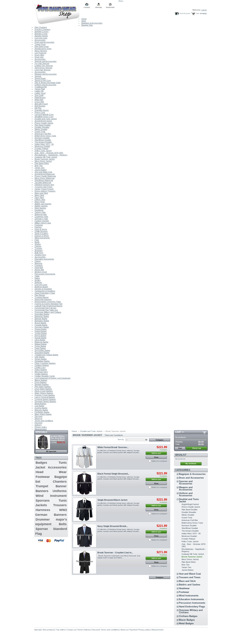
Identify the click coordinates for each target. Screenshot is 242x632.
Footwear (38, 225)
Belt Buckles (39, 106)
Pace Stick (39, 197)
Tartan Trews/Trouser (44, 189)
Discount (38, 416)
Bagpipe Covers (41, 31)
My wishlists (190, 464)
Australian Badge (41, 314)
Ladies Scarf (40, 93)
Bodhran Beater (41, 287)
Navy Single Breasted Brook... (112, 526)
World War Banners (43, 299)
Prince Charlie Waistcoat (45, 176)
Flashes (38, 227)
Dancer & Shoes (41, 236)
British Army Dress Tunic (45, 136)
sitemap (98, 7)
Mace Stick (39, 195)
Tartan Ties (39, 168)
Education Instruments (44, 259)
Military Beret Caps (42, 223)
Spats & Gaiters (41, 233)
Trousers (60, 505)
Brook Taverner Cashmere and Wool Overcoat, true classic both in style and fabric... (118, 557)
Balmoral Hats (40, 214)
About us (38, 418)
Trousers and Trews (43, 187)
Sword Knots (40, 78)
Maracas (38, 263)
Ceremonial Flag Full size (45, 308)
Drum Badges (40, 382)
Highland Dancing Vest (44, 185)
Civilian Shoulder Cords (44, 376)
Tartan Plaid (39, 89)
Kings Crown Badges (43, 391)
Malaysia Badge (41, 342)
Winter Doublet (40, 129)
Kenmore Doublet (42, 138)
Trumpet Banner (41, 297)
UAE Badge (39, 357)
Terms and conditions (43, 421)
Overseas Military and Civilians (47, 312)
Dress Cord (39, 112)
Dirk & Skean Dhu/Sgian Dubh (47, 83)
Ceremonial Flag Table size (46, 310)
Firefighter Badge (41, 412)
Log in (204, 10)
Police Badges (40, 370)
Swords (37, 76)
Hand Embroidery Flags (44, 293)
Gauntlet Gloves (41, 110)
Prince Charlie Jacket (43, 123)
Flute (36, 240)
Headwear (39, 210)
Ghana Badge (40, 329)
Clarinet (37, 246)
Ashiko (37, 280)
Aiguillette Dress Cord (43, 117)
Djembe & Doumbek (43, 289)
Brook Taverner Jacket (44, 159)
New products (49, 630)
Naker (37, 278)
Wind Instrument (51, 496)
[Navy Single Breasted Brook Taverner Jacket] (84, 535)
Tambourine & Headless (44, 291)
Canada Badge (40, 325)
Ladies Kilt (38, 91)
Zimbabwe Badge (42, 361)
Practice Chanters (42, 29)
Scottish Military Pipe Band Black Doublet (57, 438)
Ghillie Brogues (41, 231)
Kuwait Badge (40, 338)
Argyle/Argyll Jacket (43, 121)
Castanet (38, 265)
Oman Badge (40, 346)
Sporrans (43, 500)
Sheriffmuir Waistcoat (43, 180)
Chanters (60, 481)
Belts (63, 524)
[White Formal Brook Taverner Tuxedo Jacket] (84, 457)
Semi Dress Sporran (43, 68)
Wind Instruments (42, 238)
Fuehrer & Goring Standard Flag (48, 304)
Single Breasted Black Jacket (112, 500)
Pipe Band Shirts (41, 163)
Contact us (71, 630)
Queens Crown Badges (44, 395)
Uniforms (60, 491)
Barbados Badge (41, 321)
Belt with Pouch (41, 104)
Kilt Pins (37, 108)
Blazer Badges (40, 380)
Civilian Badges (41, 374)
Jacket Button (40, 170)
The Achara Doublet (43, 142)
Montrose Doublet (42, 146)
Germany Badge (41, 327)
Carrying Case (40, 38)
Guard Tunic (40, 131)
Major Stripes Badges (43, 393)
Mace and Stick (41, 193)
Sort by (121, 439)
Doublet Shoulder (41, 127)
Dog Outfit (38, 95)
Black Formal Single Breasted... (113, 474)
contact (87, 7)
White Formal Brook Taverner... (112, 447)
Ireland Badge (40, 331)
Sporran (42, 529)
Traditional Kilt (40, 87)
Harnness (43, 510)
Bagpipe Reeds (41, 36)
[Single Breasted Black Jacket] (84, 509)
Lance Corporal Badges (44, 397)
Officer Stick (39, 199)
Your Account (184, 13)
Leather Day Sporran (43, 65)
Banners (42, 491)
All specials (51, 451)
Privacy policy (40, 427)
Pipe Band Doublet (42, 125)
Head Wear (51, 472)
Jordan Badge (40, 333)
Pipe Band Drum (41, 46)
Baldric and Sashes (42, 204)
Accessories (40, 40)
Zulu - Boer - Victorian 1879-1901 (48, 153)
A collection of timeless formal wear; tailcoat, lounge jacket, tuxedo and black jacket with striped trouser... (118, 451)
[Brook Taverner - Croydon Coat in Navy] (84, 562)
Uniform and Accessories (45, 85)
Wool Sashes (40, 208)
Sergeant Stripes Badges (45, 401)
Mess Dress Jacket (43, 161)
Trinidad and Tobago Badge (46, 355)
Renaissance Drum (42, 48)
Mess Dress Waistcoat (44, 178)
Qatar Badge (40, 348)
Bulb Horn (38, 253)
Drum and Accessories (44, 42)
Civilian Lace (40, 367)
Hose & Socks (40, 229)
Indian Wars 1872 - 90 (44, 144)
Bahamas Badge (41, 316)
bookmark (110, 7)
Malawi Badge (40, 344)
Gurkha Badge (40, 408)
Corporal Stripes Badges (45, 399)
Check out (196, 448)
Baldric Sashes (41, 206)
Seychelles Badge (42, 350)
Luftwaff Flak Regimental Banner (48, 306)
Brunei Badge (40, 323)
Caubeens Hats (41, 216)
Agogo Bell (39, 270)
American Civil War (42, 134)
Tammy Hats (40, 212)
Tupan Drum (40, 44)
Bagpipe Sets (87, 25)
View (156, 457)
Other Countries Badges (45, 363)
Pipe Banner (39, 295)
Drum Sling (39, 55)
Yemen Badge (40, 359)
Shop (83, 21)
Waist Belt (38, 100)
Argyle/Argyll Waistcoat (44, 174)
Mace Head (39, 202)
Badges (41, 462)
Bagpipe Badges (41, 384)
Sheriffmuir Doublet (42, 140)
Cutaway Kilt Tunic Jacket (45, 157)
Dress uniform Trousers (44, 191)
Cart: (198, 13)
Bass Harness (40, 51)
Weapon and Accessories (45, 74)
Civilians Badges (41, 365)
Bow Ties (38, 165)
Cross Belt (39, 102)
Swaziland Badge (41, 353)
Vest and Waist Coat (43, 172)
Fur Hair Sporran (41, 63)
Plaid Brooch (40, 97)
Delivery (38, 425)
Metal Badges (40, 404)
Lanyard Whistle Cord (43, 114)
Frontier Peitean (41, 148)
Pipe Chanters (40, 27)
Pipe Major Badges (42, 387)
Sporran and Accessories (45, 61)
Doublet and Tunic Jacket (45, 119)
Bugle (37, 242)
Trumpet (38, 248)
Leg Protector (40, 53)
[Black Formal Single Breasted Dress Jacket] (84, 483)
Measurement (40, 429)
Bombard (38, 250)
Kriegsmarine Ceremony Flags (47, 301)
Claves (37, 261)
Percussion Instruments (44, 274)
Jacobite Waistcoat (42, 182)
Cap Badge (39, 406)
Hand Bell (38, 267)
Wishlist (180, 455)
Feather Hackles (41, 221)
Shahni (37, 244)
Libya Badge (39, 340)
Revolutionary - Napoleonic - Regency (50, 155)
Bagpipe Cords (40, 34)
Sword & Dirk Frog (42, 80)
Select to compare (159, 461)
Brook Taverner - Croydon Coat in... (115, 552)
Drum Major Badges (43, 389)
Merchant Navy (41, 372)
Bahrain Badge (40, 319)
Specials (41, 432)
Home (84, 19)
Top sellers (60, 630)
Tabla (36, 276)
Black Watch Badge (43, 414)
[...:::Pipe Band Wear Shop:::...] (57, 13)
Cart (178, 432)
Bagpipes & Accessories (91, 23)
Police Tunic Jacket (43, 151)
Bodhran (38, 282)
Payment (38, 423)
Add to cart (156, 453)
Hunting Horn (40, 255)
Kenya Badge (40, 336)
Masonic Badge (41, 410)
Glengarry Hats (41, 219)
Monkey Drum (40, 272)
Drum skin (39, 57)
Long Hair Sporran (42, 70)
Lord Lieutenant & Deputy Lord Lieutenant (52, 378)
